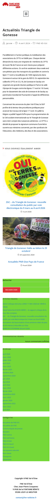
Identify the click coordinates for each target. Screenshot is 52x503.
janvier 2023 (7, 400)
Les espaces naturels (11, 450)
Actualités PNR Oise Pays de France (26, 261)
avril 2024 (6, 385)
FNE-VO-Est (41, 43)
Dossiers (6, 432)
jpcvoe (9, 43)
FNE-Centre (7, 435)
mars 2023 (7, 397)
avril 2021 (6, 409)
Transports (7, 456)
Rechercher (7, 280)
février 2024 (7, 391)
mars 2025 (7, 366)
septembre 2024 (9, 376)
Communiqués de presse (12, 428)
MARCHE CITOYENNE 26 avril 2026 (16, 328)
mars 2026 (7, 357)
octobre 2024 (8, 372)
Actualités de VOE (10, 425)
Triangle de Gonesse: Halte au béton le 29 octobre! (26, 249)
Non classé (7, 453)
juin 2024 (6, 379)
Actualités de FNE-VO (11, 422)
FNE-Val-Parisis (8, 438)
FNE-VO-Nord (8, 444)
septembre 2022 (9, 403)
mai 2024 (6, 382)
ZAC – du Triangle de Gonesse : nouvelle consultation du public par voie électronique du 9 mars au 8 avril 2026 (26, 205)
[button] (26, 14)
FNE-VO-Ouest (8, 447)
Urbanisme (7, 459)
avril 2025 (6, 363)
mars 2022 (7, 406)
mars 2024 (7, 388)
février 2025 (7, 369)
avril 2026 (6, 354)
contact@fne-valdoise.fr (26, 498)
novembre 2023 (9, 394)
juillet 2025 (7, 360)
